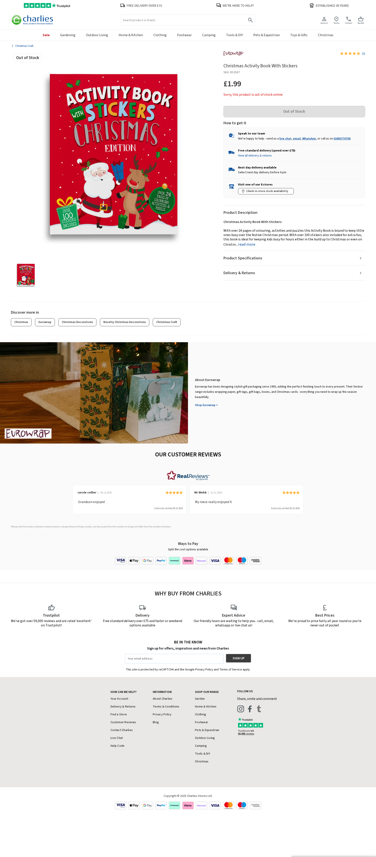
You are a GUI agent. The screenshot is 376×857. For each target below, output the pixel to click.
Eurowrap (45, 322)
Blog (156, 722)
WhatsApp (309, 138)
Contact (348, 23)
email (297, 138)
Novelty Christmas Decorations (124, 322)
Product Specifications (242, 258)
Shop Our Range (207, 692)
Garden (200, 699)
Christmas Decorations (77, 322)
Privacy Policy (162, 714)
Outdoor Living (205, 738)
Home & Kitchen (206, 706)
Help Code (117, 746)
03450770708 (342, 138)
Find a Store (119, 714)
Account (324, 23)
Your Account (119, 699)
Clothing (200, 714)
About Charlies (163, 699)
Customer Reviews (123, 722)
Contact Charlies (122, 730)
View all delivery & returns (255, 155)
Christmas (21, 322)
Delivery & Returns (239, 273)
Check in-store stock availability (267, 191)
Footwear (201, 722)
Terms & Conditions (166, 706)
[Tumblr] (258, 708)
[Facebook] (249, 708)
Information (162, 692)
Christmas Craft (166, 322)
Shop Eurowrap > (206, 405)
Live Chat (117, 738)
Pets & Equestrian (207, 730)
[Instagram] (240, 708)
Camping (201, 746)
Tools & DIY (202, 754)
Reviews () (363, 53)
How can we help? (123, 692)
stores (336, 23)
